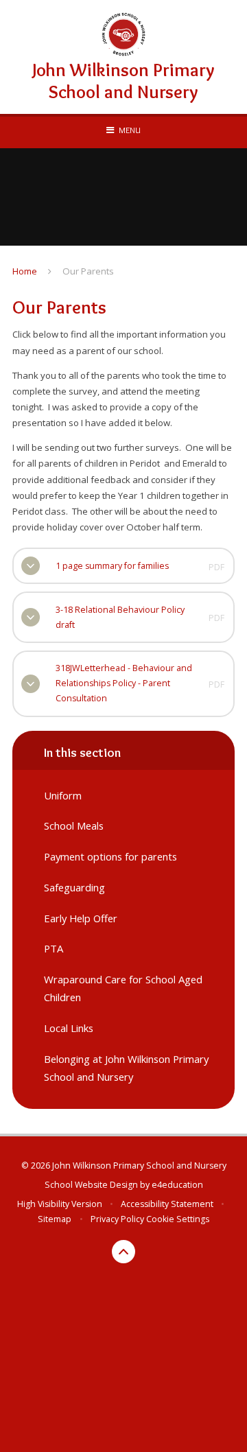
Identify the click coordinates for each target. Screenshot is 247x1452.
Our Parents (88, 271)
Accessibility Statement (167, 1204)
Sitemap (54, 1219)
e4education (177, 1185)
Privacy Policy (117, 1219)
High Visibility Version (59, 1204)
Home (24, 271)
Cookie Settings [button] (177, 1219)
